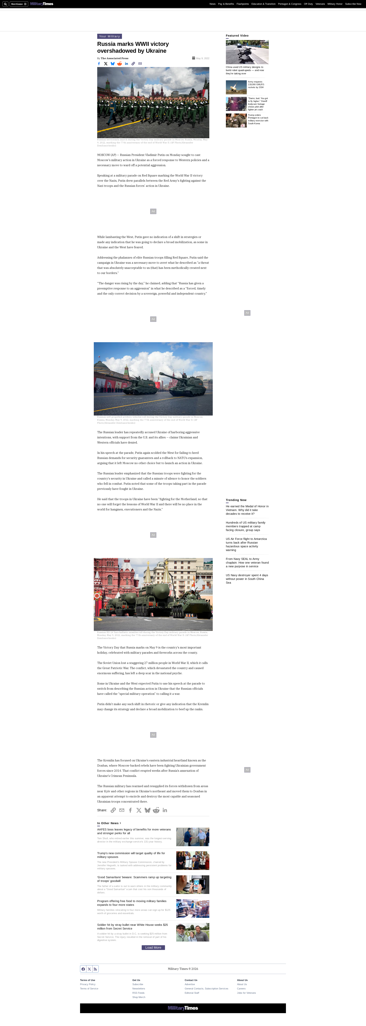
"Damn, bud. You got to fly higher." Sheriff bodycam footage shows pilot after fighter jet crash (258, 104)
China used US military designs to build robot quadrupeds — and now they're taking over (245, 70)
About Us (242, 984)
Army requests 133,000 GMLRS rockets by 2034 (256, 84)
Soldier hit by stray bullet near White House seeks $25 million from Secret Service (132, 926)
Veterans (320, 4)
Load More (153, 947)
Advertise (190, 984)
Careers (241, 988)
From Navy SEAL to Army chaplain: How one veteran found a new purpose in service (247, 562)
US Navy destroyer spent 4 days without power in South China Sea (247, 579)
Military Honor (335, 4)
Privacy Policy (88, 984)
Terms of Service (89, 988)
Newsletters (138, 988)
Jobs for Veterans (246, 992)
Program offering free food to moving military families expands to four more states (132, 903)
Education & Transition (263, 4)
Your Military (109, 36)
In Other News (108, 823)
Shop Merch (138, 997)
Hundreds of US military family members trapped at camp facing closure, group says (245, 526)
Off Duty (308, 4)
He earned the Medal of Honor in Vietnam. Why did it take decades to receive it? (247, 510)
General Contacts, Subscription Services (206, 988)
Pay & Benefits (226, 4)
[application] (247, 52)
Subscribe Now (353, 4)
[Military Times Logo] (41, 4)
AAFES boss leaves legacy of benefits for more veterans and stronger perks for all (134, 831)
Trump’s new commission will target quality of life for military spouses (131, 855)
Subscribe (137, 984)
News (213, 4)
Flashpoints (243, 4)
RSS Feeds (138, 992)
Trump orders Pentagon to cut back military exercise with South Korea (258, 119)
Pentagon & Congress (289, 4)
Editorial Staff (192, 992)
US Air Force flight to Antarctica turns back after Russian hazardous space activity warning (246, 544)
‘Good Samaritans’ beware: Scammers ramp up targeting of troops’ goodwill (134, 879)
